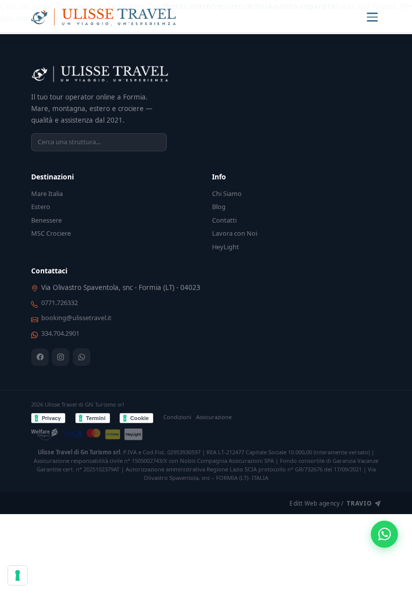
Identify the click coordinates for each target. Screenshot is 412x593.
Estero (40, 206)
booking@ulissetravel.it (76, 317)
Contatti (224, 220)
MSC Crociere (51, 233)
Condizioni (177, 417)
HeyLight (225, 246)
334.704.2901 (60, 333)
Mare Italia (47, 193)
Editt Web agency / (330, 503)
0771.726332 (59, 302)
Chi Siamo (227, 193)
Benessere (46, 220)
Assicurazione (214, 417)
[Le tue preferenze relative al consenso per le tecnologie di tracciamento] (17, 575)
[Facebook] (40, 357)
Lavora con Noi (234, 233)
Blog (219, 206)
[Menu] (372, 17)
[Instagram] (60, 357)
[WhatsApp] (81, 357)
